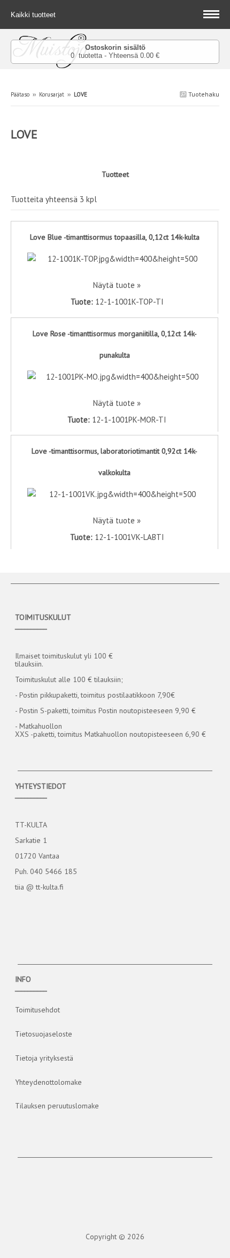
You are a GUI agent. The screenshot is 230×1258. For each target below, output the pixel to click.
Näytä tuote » (117, 285)
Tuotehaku (203, 94)
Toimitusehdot (37, 1010)
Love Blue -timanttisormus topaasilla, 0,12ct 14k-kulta (115, 237)
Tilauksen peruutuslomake (57, 1106)
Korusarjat (51, 94)
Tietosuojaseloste (43, 1034)
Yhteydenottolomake (48, 1082)
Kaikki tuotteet (34, 15)
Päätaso (20, 94)
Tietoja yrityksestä (44, 1058)
